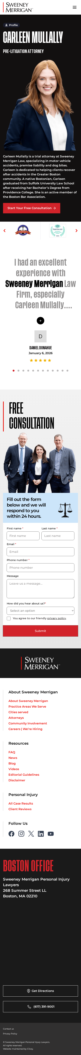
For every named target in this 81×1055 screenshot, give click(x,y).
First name (15, 528)
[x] (31, 834)
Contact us (8, 1028)
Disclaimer (16, 780)
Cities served (18, 712)
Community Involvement (27, 723)
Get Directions (43, 991)
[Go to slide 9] (53, 371)
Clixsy (30, 1049)
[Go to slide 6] (38, 371)
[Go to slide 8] (48, 371)
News (12, 758)
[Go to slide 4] (28, 371)
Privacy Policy (10, 1033)
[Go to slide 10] (58, 371)
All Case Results (20, 803)
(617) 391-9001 (44, 1006)
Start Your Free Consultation (30, 208)
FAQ (11, 752)
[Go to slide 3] (23, 371)
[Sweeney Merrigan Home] (18, 7)
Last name (50, 528)
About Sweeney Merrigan (28, 701)
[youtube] (51, 834)
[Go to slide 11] (62, 371)
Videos (13, 769)
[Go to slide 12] (67, 371)
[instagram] (21, 834)
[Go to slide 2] (18, 371)
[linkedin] (41, 834)
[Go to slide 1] (14, 371)
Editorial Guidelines (23, 774)
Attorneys (16, 718)
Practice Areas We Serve (27, 706)
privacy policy (56, 618)
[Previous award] (4, 230)
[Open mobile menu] (74, 7)
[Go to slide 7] (43, 371)
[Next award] (76, 230)
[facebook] (11, 834)
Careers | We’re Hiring (25, 729)
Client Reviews (19, 809)
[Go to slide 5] (33, 371)
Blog (12, 763)
